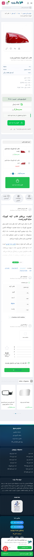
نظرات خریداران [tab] (6, 197)
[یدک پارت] (17, 3)
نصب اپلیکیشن (24, 547)
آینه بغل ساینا (22, 268)
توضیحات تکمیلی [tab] (18, 199)
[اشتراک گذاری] (19, 48)
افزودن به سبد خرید (14, 123)
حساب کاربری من (17, 435)
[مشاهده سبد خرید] (7, 3)
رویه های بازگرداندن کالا (17, 442)
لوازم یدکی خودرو (27, 13)
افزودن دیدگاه (18, 370)
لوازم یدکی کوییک (23, 270)
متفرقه (13, 303)
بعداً (9, 547)
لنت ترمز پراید (13, 454)
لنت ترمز (31, 454)
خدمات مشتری (17, 432)
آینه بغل (13, 13)
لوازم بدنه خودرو (11, 244)
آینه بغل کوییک (15, 268)
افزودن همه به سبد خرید (17, 185)
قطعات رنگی (6, 73)
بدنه (19, 13)
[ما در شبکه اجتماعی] (3, 3)
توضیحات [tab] (28, 198)
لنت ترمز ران (30, 463)
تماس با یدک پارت (17, 439)
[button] (20, 413)
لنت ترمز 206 (29, 457)
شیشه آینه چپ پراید (24, 402)
